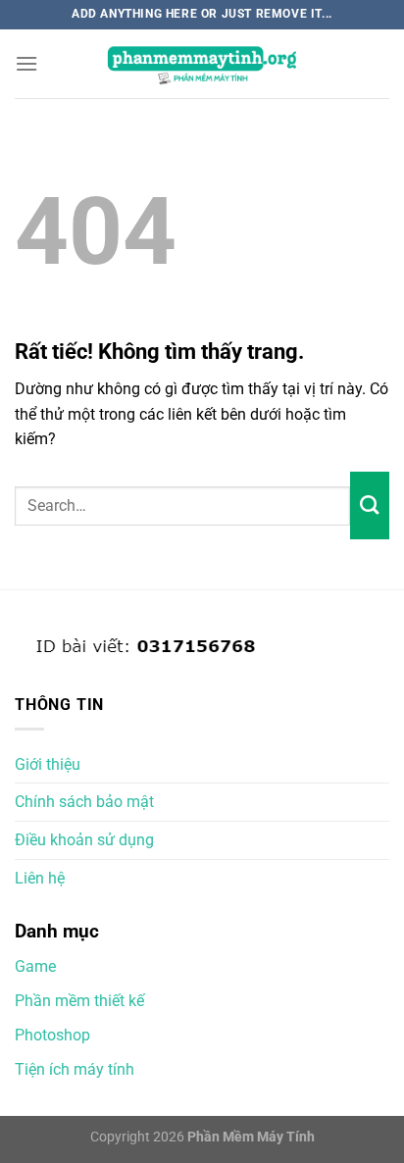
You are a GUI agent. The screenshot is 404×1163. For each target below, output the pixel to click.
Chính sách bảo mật (84, 801)
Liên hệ (40, 878)
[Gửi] (369, 505)
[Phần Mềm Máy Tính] (202, 64)
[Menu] (26, 63)
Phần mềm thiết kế (79, 1000)
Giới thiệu (47, 764)
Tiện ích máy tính (74, 1069)
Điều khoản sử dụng (84, 840)
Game (35, 966)
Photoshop (52, 1035)
